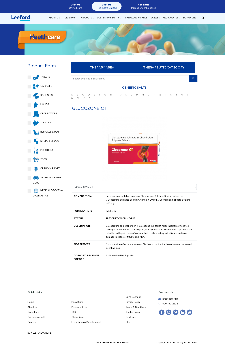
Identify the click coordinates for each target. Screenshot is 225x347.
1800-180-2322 (169, 303)
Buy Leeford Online (40, 332)
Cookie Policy (133, 312)
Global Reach (78, 317)
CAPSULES (46, 86)
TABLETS (45, 76)
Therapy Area (102, 67)
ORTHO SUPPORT (50, 168)
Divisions (70, 17)
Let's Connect (133, 296)
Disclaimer (131, 317)
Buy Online (189, 17)
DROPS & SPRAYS (49, 140)
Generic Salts (134, 87)
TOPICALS (46, 122)
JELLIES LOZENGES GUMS (47, 180)
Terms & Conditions (136, 307)
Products (86, 17)
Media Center (170, 17)
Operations (33, 312)
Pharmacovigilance (135, 17)
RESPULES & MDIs (49, 131)
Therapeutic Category (163, 67)
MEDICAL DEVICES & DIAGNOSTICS (48, 193)
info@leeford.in (169, 298)
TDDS (43, 159)
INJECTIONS (47, 150)
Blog (128, 322)
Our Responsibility (108, 17)
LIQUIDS (44, 104)
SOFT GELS (46, 95)
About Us (54, 17)
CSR (73, 312)
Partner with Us (79, 307)
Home (31, 302)
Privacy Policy (133, 302)
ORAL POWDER (48, 113)
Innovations (77, 302)
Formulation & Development (86, 322)
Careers (155, 17)
